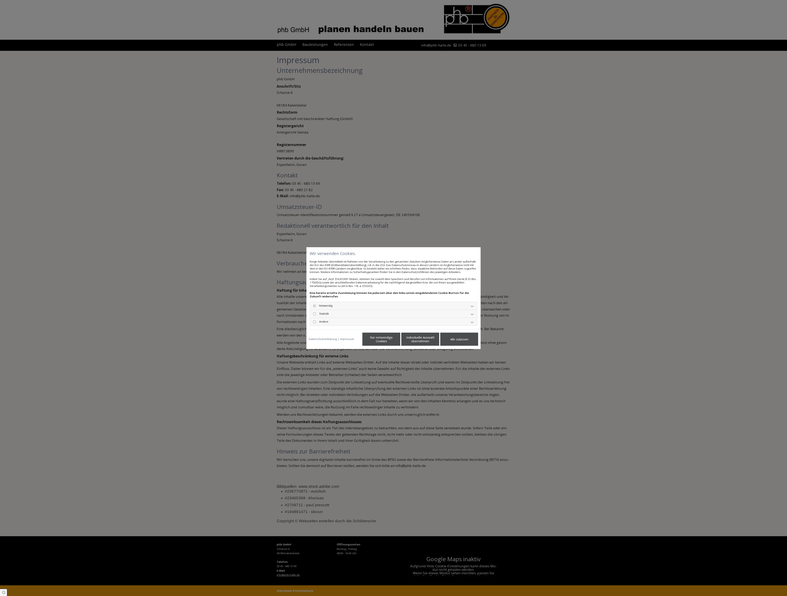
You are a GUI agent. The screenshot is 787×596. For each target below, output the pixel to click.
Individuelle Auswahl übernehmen (420, 339)
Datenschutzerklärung (323, 339)
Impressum (347, 339)
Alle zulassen (459, 339)
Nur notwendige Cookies (381, 339)
